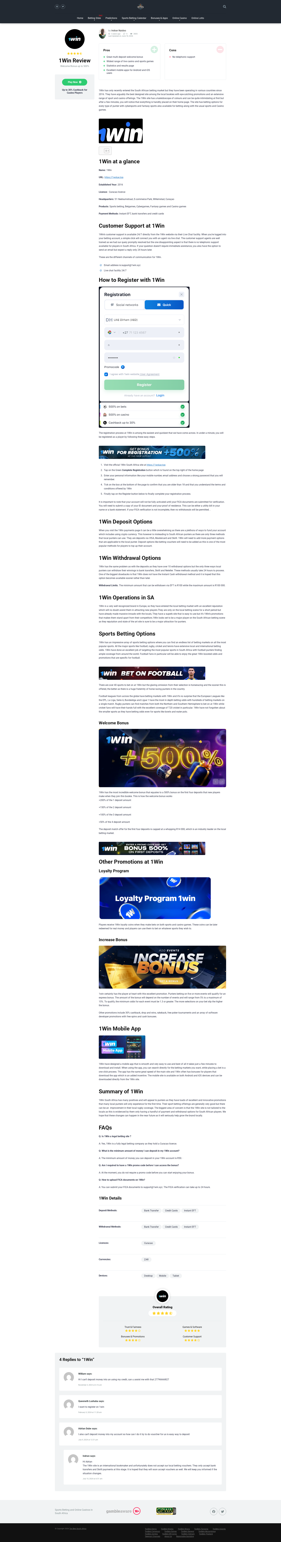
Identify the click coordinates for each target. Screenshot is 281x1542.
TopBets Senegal (187, 1531)
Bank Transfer (151, 1210)
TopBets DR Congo (169, 1534)
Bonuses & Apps (159, 18)
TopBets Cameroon (152, 1531)
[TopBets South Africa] (140, 7)
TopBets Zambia (151, 1534)
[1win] (152, 452)
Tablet (176, 1275)
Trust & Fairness (133, 1327)
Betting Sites (94, 18)
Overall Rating (162, 1307)
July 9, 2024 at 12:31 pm (88, 1440)
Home (80, 18)
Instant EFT (190, 1210)
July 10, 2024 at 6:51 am (92, 1479)
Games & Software (192, 1327)
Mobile (162, 1275)
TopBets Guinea (170, 1531)
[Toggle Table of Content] (105, 150)
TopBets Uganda (219, 1529)
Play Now (73, 82)
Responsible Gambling (185, 1536)
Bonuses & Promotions (133, 1336)
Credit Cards (171, 1210)
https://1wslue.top (113, 177)
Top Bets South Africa (77, 1529)
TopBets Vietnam (188, 1534)
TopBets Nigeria (167, 1529)
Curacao (148, 1243)
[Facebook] (57, 6)
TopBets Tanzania (201, 1529)
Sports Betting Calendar (134, 18)
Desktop (148, 1275)
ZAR (146, 1259)
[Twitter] (63, 6)
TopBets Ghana (184, 1529)
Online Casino (179, 18)
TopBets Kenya (151, 1529)
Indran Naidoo (118, 30)
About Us (168, 1536)
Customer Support (192, 1336)
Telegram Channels (152, 1536)
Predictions (111, 18)
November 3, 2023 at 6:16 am (90, 1385)
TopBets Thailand (206, 1534)
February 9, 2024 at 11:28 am (90, 1412)
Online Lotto (197, 18)
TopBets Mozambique (207, 1531)
